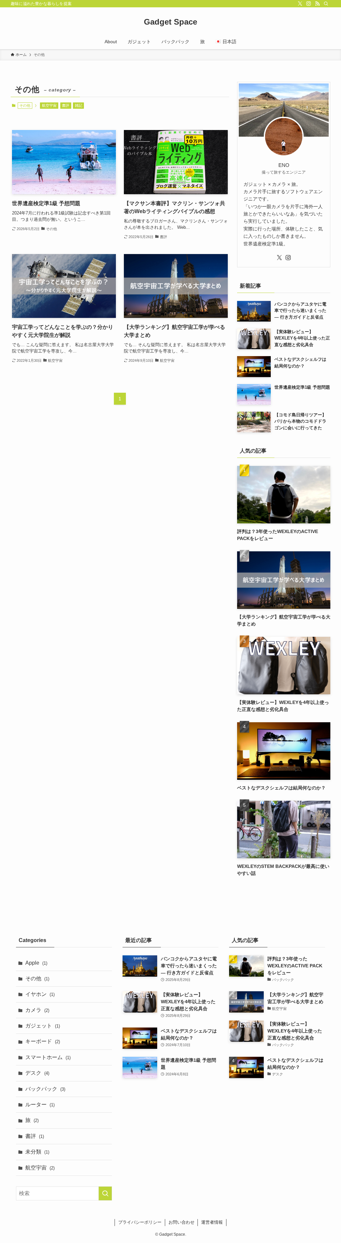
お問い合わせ (181, 1222)
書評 (65, 105)
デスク (37, 1073)
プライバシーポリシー (140, 1222)
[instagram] (308, 3)
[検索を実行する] (105, 1193)
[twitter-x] (300, 3)
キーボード (42, 1041)
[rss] (317, 3)
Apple (36, 963)
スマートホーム (48, 1057)
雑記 (78, 105)
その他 (37, 978)
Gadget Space (170, 22)
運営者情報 (212, 1222)
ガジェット (42, 1026)
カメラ (37, 1010)
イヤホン (40, 994)
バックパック (45, 1089)
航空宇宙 (49, 105)
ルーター (40, 1104)
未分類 (37, 1152)
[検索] (326, 3)
